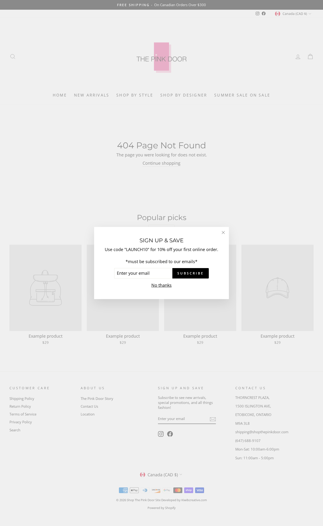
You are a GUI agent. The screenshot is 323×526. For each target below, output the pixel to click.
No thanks (161, 285)
